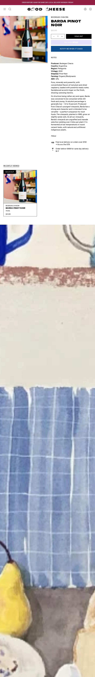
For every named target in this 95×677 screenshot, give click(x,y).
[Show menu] (4, 9)
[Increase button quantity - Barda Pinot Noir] (62, 36)
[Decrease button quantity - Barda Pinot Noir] (54, 36)
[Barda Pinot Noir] (20, 186)
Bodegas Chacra (59, 17)
